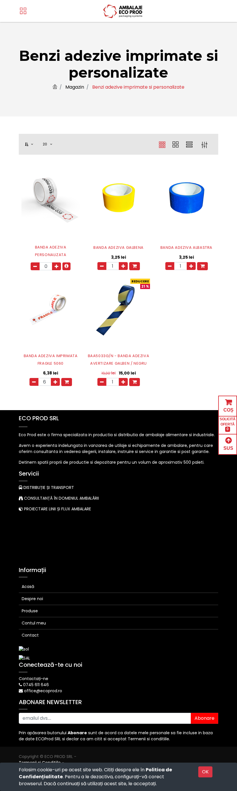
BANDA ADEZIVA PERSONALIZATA (50, 250)
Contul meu (34, 623)
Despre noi (32, 599)
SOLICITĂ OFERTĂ (228, 424)
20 (46, 144)
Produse (30, 611)
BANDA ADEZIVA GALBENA (118, 247)
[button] (32, 144)
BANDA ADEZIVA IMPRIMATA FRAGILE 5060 (51, 359)
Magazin (74, 87)
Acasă (28, 586)
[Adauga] (56, 266)
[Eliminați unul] (35, 266)
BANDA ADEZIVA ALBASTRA (186, 247)
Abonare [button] (204, 718)
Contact (30, 635)
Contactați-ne (33, 679)
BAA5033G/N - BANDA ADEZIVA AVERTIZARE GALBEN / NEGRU (118, 359)
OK (205, 771)
